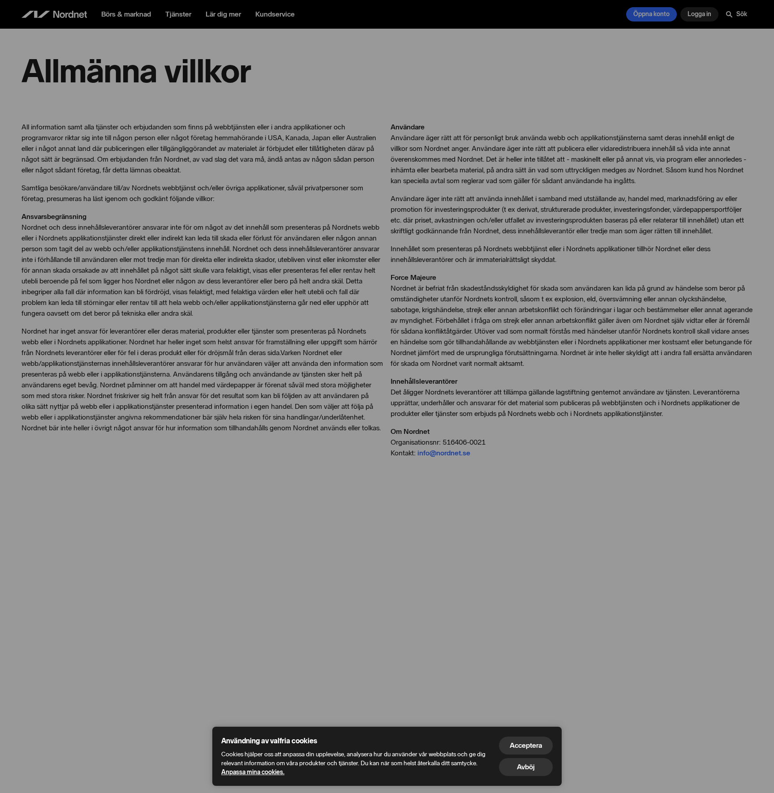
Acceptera (526, 745)
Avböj (526, 767)
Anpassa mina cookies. (252, 772)
